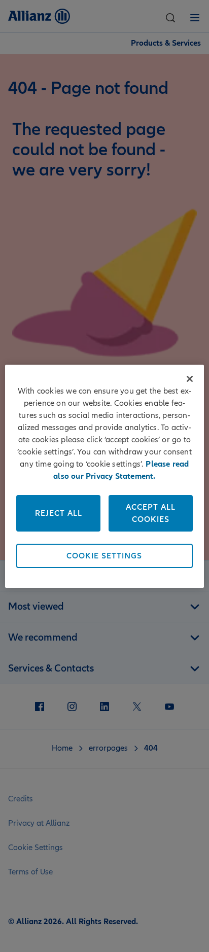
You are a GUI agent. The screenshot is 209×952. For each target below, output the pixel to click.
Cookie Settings (104, 556)
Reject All (58, 513)
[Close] (190, 379)
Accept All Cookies (151, 513)
